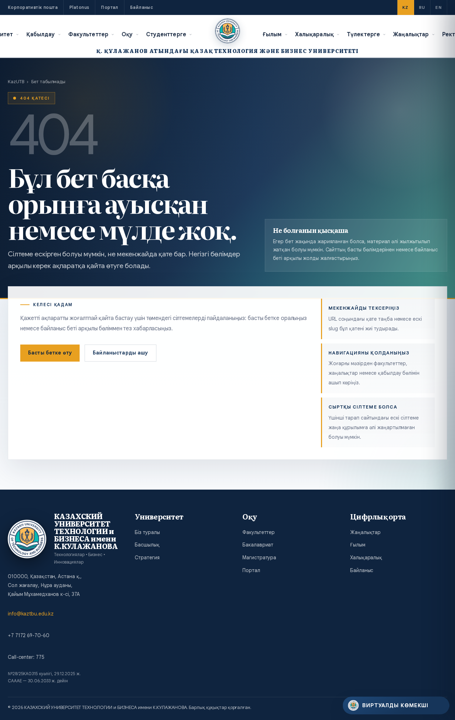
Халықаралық (314, 34)
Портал (109, 7)
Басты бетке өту (50, 353)
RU (422, 7)
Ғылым (272, 34)
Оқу (127, 34)
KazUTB (16, 82)
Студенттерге (166, 34)
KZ (405, 7)
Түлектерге (363, 34)
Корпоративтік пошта (33, 7)
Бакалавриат (257, 545)
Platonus (79, 7)
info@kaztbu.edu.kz (31, 613)
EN (438, 7)
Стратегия (147, 557)
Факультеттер (88, 34)
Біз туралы (147, 532)
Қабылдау (40, 34)
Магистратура (259, 557)
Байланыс (141, 7)
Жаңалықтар (411, 34)
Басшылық (147, 545)
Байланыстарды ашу (120, 353)
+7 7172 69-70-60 (28, 635)
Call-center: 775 (26, 657)
